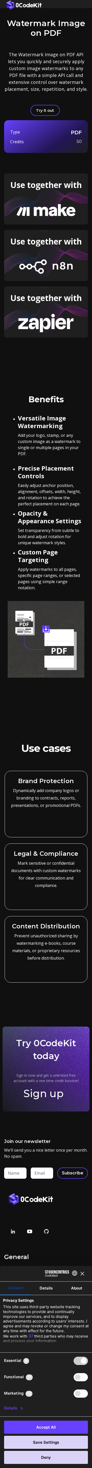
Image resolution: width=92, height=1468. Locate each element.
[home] (23, 4)
